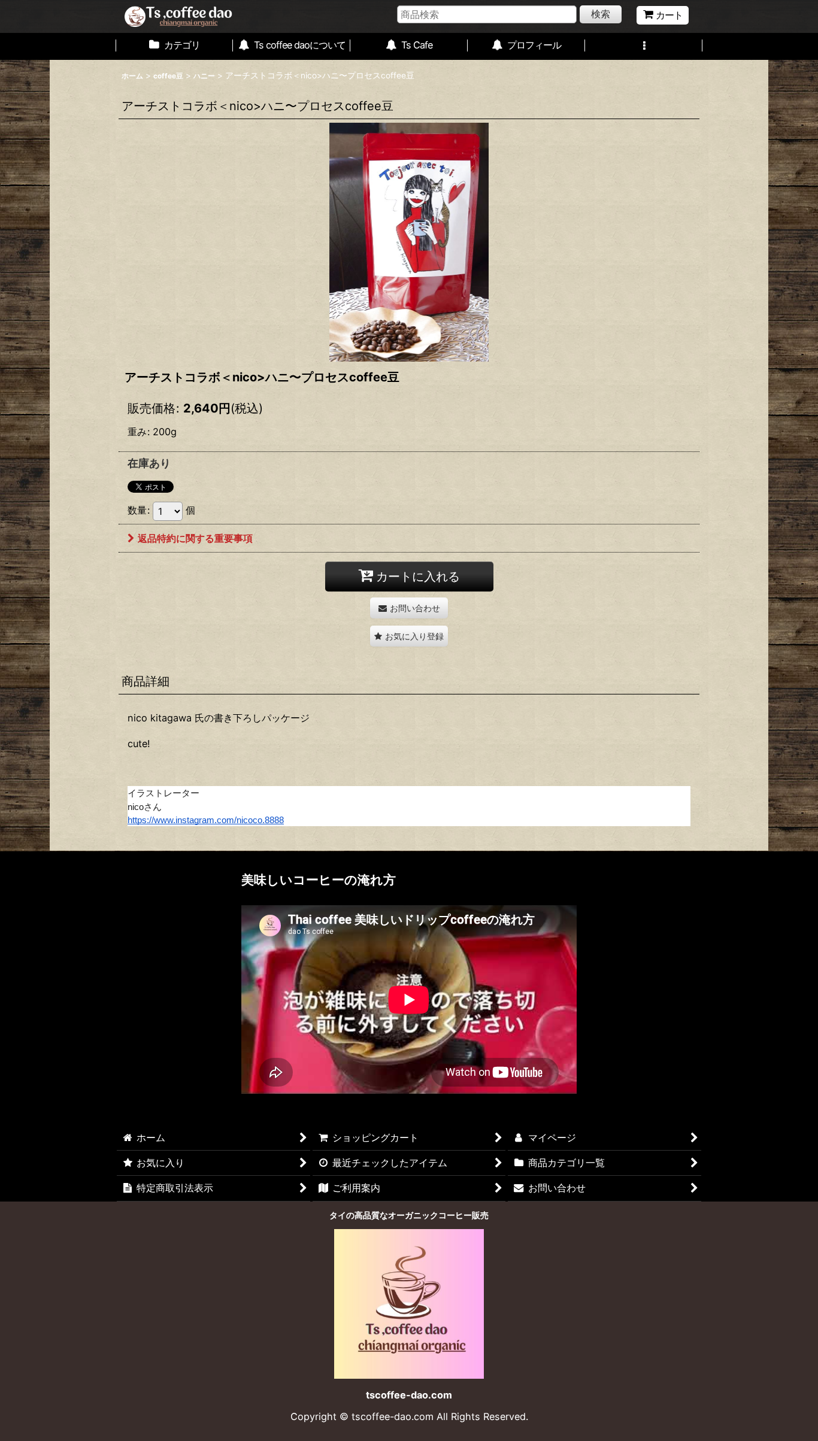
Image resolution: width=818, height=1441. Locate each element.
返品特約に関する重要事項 (195, 538)
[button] (643, 46)
